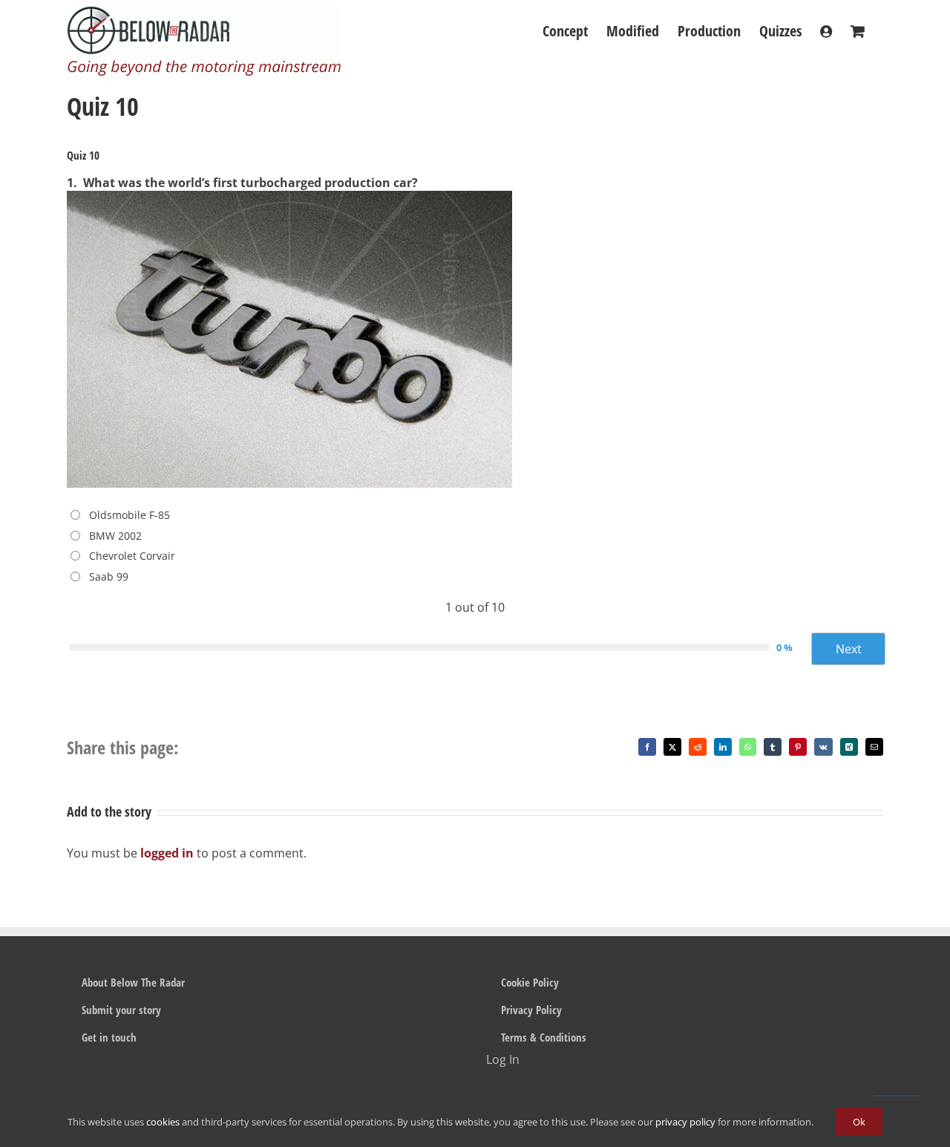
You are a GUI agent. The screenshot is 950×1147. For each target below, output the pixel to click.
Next (849, 649)
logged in (167, 853)
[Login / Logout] (826, 31)
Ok (859, 1121)
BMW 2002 (115, 536)
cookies (163, 1121)
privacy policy (685, 1121)
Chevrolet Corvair (132, 556)
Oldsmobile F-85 (129, 515)
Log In (503, 1059)
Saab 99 (108, 576)
